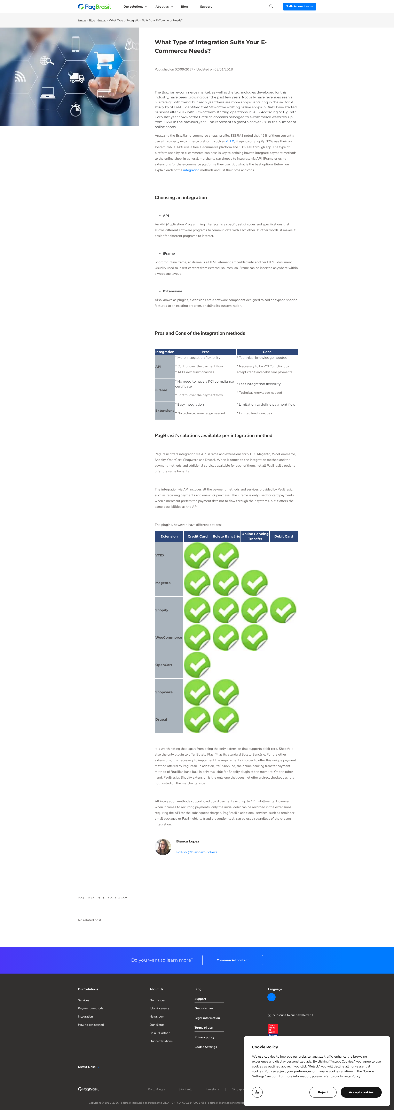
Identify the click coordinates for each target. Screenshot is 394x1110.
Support (206, 7)
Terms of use (204, 1028)
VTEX (230, 141)
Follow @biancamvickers (196, 852)
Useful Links (86, 1067)
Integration (85, 1016)
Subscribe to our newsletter (291, 1015)
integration (191, 170)
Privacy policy (204, 1037)
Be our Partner (160, 1033)
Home (82, 20)
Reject (323, 1092)
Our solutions (133, 7)
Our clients (157, 1025)
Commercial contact (233, 960)
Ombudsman (204, 1008)
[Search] (276, 6)
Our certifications (161, 1041)
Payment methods (90, 1008)
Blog (184, 7)
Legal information (207, 1018)
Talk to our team (299, 6)
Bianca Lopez (187, 841)
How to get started (91, 1025)
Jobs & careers (159, 1008)
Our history (157, 1000)
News (102, 20)
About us (162, 7)
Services (83, 1000)
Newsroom (157, 1016)
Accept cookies (361, 1092)
